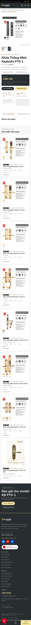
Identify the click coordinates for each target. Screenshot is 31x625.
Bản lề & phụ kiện (6, 565)
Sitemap (16, 617)
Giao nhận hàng (6, 578)
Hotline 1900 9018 (8, 503)
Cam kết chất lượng (6, 573)
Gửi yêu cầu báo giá (8, 507)
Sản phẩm (9, 10)
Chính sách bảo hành (7, 576)
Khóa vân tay (5, 557)
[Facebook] (3, 541)
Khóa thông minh (6, 554)
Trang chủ (4, 10)
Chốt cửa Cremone (6, 567)
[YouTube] (8, 541)
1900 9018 (26, 1)
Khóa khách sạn (6, 559)
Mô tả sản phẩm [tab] (8, 114)
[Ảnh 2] (9, 48)
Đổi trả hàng (5, 581)
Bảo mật (10, 617)
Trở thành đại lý (6, 586)
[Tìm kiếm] (25, 5)
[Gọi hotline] (22, 5)
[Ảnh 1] (4, 48)
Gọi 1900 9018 (7, 88)
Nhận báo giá (21, 88)
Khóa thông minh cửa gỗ (18, 10)
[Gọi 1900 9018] (4, 620)
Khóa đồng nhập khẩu (7, 562)
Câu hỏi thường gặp (6, 584)
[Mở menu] (28, 5)
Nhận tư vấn (26, 623)
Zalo (15, 623)
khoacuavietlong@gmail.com (9, 596)
